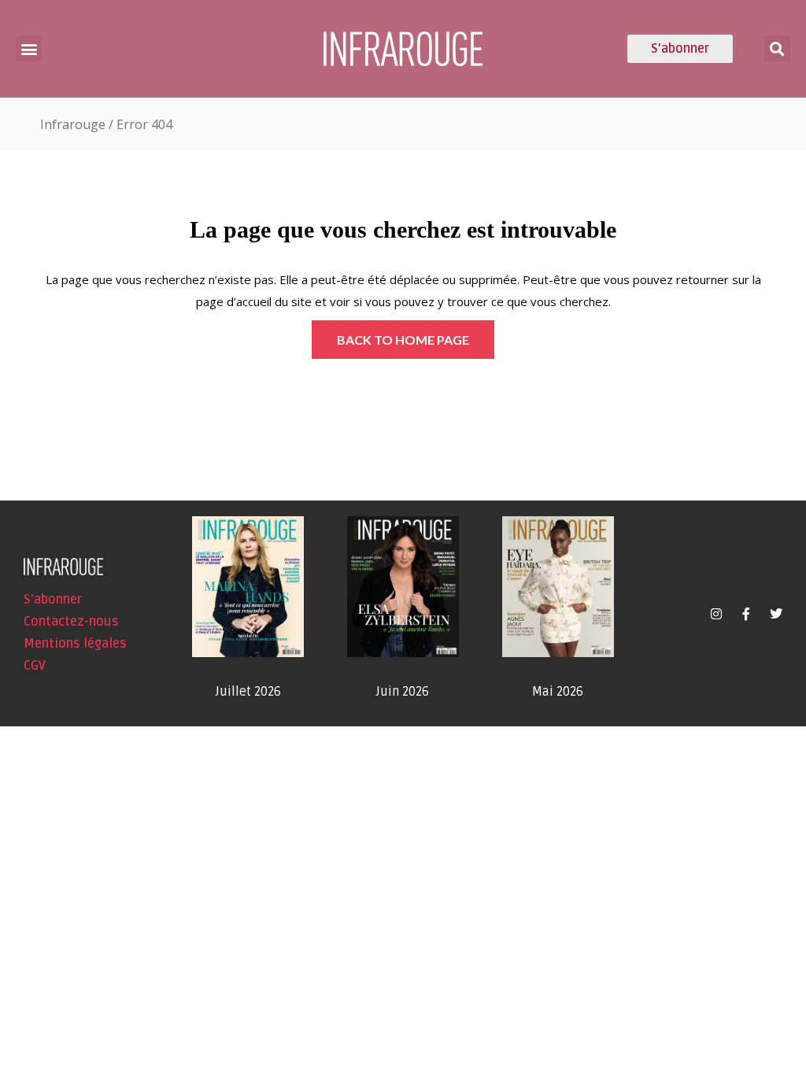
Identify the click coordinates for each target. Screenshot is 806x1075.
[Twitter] (776, 614)
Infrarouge (72, 124)
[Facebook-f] (746, 614)
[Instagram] (716, 614)
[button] (29, 48)
